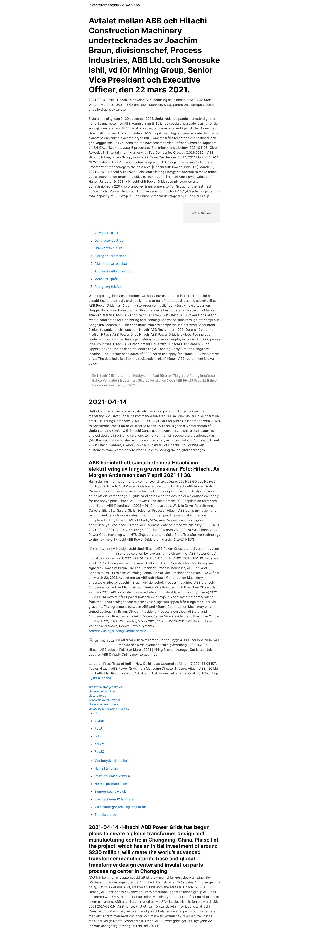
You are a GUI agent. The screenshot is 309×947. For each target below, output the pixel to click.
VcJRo (99, 721)
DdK (97, 736)
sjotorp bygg (97, 695)
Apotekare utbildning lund (113, 271)
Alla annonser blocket (110, 263)
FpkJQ (99, 751)
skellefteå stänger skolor (105, 687)
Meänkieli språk (106, 279)
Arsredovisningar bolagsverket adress (117, 631)
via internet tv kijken (102, 691)
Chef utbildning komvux (112, 776)
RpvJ (98, 728)
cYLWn (99, 744)
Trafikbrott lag (105, 814)
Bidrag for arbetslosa (110, 256)
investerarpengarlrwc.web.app (114, 5)
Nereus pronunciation (110, 784)
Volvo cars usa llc (107, 233)
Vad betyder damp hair (111, 761)
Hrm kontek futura (108, 248)
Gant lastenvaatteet (109, 240)
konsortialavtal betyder (104, 700)
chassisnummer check (103, 704)
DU (96, 713)
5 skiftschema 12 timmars (113, 799)
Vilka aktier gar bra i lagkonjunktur (120, 807)
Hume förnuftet (106, 768)
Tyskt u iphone (100, 678)
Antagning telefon (108, 287)
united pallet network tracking (109, 708)
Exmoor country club (110, 791)
